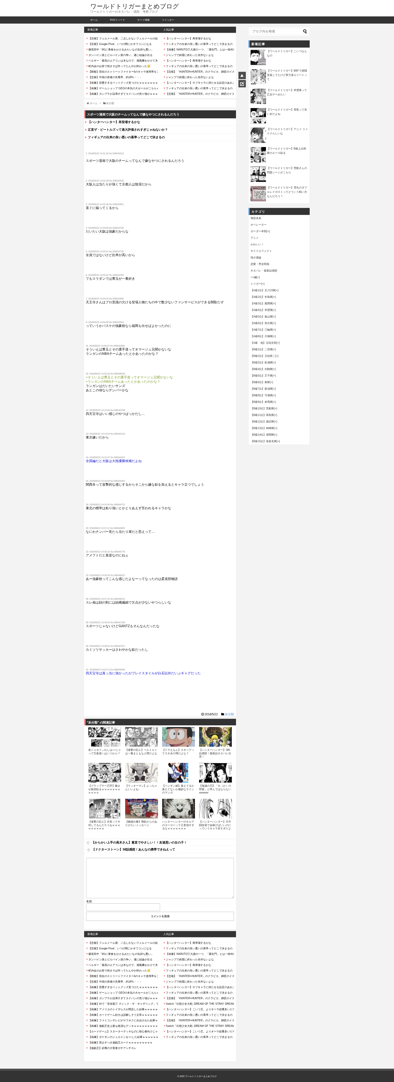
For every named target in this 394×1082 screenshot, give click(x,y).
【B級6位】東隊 (260, 382)
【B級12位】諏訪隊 (262, 421)
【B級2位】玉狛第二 (263, 355)
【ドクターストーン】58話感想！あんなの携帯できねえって (133, 849)
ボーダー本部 (259, 231)
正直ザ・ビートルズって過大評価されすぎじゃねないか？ (128, 129)
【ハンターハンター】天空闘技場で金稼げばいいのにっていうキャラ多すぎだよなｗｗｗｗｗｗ (215, 826)
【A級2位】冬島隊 (262, 296)
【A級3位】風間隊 (262, 303)
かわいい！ (257, 244)
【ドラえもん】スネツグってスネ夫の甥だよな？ (178, 751)
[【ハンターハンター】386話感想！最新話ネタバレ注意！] (215, 737)
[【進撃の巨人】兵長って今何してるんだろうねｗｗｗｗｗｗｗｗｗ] (104, 808)
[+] (268, 231)
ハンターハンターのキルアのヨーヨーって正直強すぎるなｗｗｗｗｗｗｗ (178, 825)
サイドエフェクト (261, 250)
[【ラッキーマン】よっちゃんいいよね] (141, 773)
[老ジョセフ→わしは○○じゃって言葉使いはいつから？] (104, 737)
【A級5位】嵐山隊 (262, 316)
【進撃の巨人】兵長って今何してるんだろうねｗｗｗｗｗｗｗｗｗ (104, 825)
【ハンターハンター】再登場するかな (114, 122)
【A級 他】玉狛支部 (263, 342)
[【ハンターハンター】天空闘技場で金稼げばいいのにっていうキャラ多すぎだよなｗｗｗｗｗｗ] (215, 808)
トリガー (256, 283)
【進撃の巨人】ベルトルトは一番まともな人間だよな (141, 751)
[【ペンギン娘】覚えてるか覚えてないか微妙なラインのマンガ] (178, 773)
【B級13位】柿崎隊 (262, 428)
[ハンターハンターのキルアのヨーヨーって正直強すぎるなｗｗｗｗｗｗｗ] (178, 808)
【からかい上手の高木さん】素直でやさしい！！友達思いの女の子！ (139, 842)
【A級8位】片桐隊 (262, 336)
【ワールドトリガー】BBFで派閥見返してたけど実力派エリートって (287, 75)
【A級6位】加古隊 (262, 323)
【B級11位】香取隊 (262, 415)
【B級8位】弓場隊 (262, 395)
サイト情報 (143, 19)
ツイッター (168, 19)
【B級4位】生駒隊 (262, 369)
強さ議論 (256, 257)
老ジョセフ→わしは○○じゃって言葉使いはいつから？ (104, 751)
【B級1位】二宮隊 (262, 349)
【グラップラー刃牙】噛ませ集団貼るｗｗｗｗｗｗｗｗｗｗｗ (104, 789)
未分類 (229, 714)
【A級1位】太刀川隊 (263, 290)
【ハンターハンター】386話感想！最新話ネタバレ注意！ (215, 753)
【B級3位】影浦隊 (262, 362)
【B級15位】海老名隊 (264, 441)
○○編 (254, 277)
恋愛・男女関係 (260, 264)
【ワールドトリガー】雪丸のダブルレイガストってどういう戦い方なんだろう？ (287, 192)
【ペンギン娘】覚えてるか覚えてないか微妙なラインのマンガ (178, 789)
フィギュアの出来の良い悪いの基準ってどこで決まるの (126, 137)
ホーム (94, 19)
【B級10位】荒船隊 (262, 408)
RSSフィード (117, 19)
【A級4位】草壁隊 (262, 310)
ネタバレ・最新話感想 (264, 270)
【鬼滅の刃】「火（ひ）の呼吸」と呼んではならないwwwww (215, 789)
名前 (89, 901)
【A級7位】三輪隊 (262, 329)
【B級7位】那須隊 (262, 388)
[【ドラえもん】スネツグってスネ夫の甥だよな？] (178, 737)
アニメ (255, 237)
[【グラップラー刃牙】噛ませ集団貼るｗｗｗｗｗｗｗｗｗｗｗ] (104, 773)
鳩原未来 (256, 218)
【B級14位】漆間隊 (262, 434)
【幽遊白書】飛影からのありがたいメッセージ (141, 823)
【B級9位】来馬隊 (262, 401)
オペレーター (259, 224)
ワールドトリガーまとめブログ (134, 6)
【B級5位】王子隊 (262, 375)
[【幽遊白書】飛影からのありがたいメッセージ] (141, 808)
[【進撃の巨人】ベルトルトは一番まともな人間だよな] (141, 737)
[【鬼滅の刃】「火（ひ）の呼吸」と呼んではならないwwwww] (215, 773)
